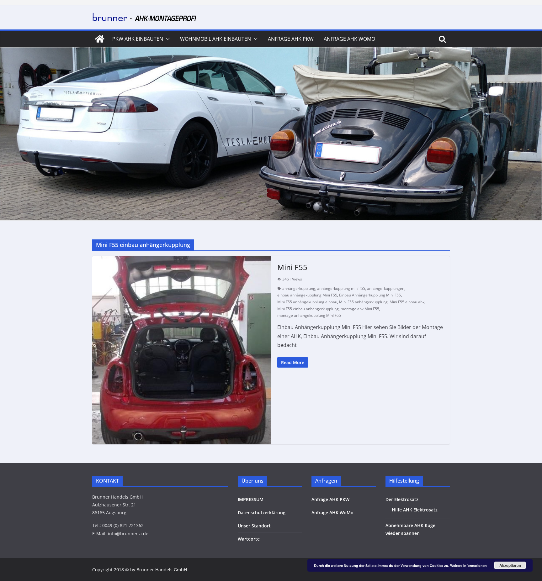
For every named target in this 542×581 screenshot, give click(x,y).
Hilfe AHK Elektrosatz (415, 510)
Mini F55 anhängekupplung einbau (307, 302)
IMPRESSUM (250, 499)
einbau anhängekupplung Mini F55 (307, 295)
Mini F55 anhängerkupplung (363, 302)
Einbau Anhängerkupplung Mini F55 (370, 295)
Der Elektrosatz (401, 499)
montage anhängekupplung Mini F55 (309, 315)
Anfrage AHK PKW (291, 38)
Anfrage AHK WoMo (349, 38)
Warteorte (249, 539)
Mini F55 (292, 267)
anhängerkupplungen (385, 288)
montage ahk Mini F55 (360, 308)
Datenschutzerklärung (261, 513)
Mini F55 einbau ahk (407, 302)
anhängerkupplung (298, 288)
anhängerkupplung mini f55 (341, 288)
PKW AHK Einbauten (137, 38)
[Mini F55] (181, 350)
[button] (166, 39)
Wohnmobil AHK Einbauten (215, 38)
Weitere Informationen (468, 565)
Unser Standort (254, 526)
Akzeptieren (510, 565)
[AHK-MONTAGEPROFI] (99, 38)
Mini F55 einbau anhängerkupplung (308, 308)
